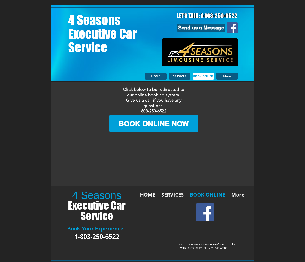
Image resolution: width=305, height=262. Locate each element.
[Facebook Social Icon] (232, 27)
